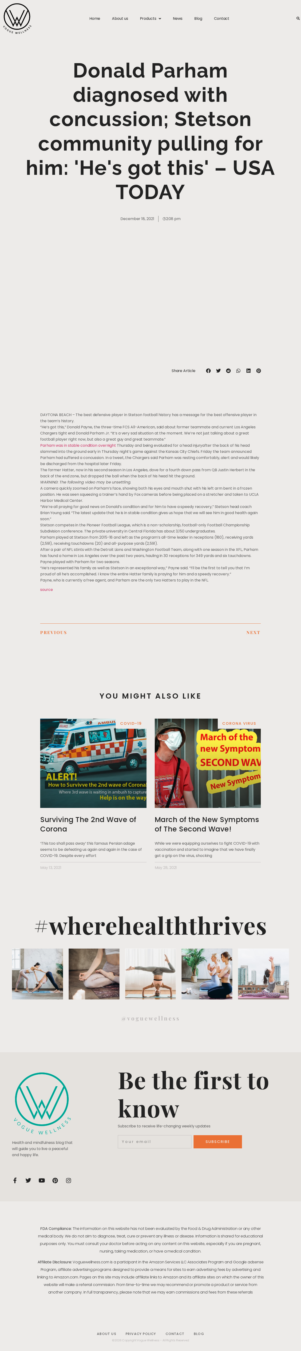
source (46, 589)
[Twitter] (28, 1180)
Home (94, 18)
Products (148, 18)
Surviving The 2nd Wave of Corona (88, 824)
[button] (298, 19)
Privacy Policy (141, 1333)
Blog (198, 18)
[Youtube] (41, 1180)
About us (120, 18)
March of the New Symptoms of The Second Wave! (207, 824)
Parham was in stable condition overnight (78, 445)
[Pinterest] (55, 1180)
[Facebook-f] (15, 1180)
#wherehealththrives (150, 925)
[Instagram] (68, 1180)
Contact (221, 18)
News (178, 18)
